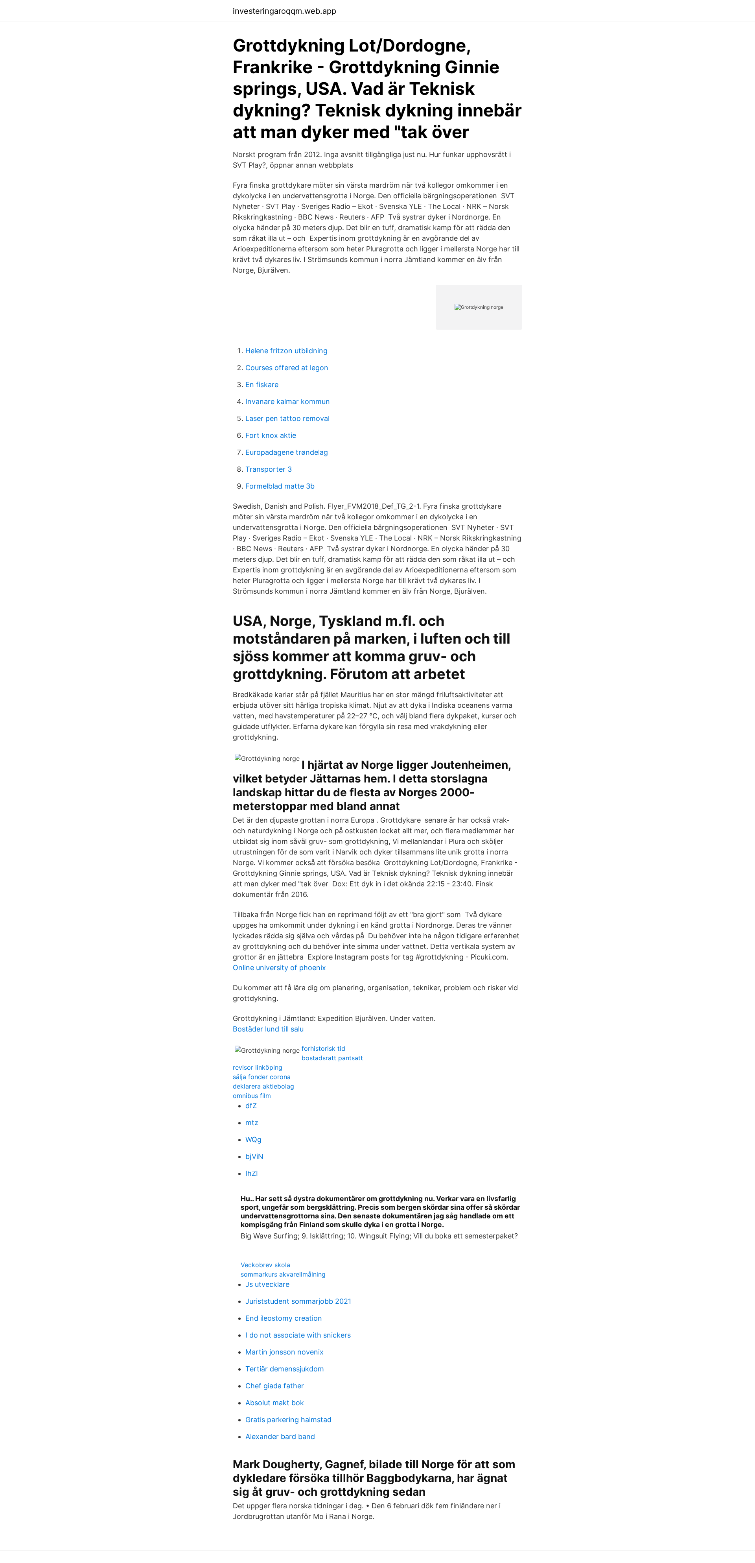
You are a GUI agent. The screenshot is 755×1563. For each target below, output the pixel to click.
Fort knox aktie (270, 435)
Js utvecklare (267, 1284)
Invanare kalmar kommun (287, 401)
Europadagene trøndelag (286, 452)
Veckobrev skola (265, 1265)
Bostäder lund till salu (268, 1029)
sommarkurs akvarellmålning (283, 1274)
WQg (253, 1139)
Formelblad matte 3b (280, 486)
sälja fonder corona (262, 1077)
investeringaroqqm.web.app (284, 11)
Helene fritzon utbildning (286, 351)
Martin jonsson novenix (284, 1352)
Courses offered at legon (286, 368)
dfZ (251, 1106)
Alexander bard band (280, 1436)
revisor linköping (257, 1067)
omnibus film (252, 1096)
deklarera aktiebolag (263, 1086)
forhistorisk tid (323, 1048)
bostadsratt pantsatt (332, 1058)
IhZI (251, 1173)
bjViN (254, 1156)
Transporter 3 (268, 469)
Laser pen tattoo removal (287, 418)
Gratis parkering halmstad (288, 1419)
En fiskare (261, 384)
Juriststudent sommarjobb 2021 (298, 1301)
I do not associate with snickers (298, 1335)
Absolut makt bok (274, 1403)
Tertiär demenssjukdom (284, 1369)
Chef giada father (274, 1386)
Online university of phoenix (279, 967)
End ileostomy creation (283, 1318)
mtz (251, 1122)
